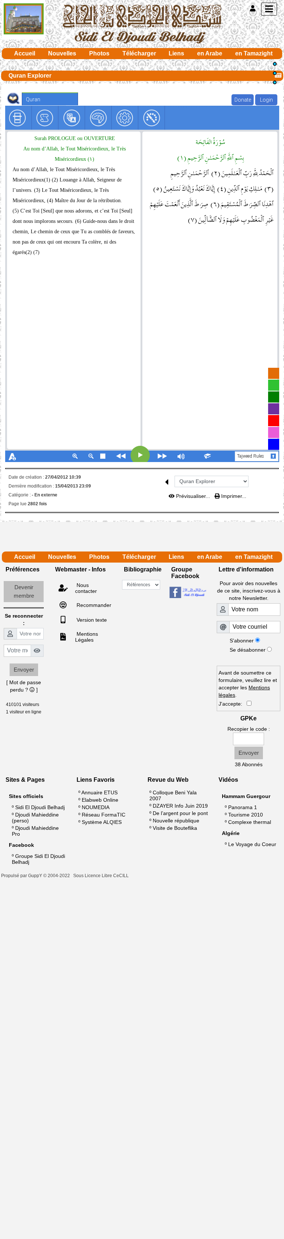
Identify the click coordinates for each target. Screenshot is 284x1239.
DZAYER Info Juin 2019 (180, 806)
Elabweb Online (100, 800)
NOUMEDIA (95, 807)
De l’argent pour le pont (180, 813)
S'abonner (242, 641)
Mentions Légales (86, 637)
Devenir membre (24, 591)
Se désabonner (248, 650)
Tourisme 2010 (245, 815)
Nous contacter (86, 588)
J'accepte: (233, 704)
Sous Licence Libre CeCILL (101, 875)
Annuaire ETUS (99, 792)
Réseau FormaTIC (103, 815)
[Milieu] (275, 73)
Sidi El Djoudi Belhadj (40, 807)
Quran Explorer (30, 75)
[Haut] (275, 64)
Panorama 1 (242, 807)
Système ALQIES (102, 822)
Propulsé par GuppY (22, 875)
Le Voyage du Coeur (252, 844)
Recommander (93, 605)
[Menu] (269, 9)
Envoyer (24, 669)
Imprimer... (233, 496)
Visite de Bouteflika (175, 828)
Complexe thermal (249, 822)
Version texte (91, 620)
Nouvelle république (176, 821)
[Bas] (275, 82)
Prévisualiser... (193, 496)
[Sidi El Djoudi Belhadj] (142, 23)
